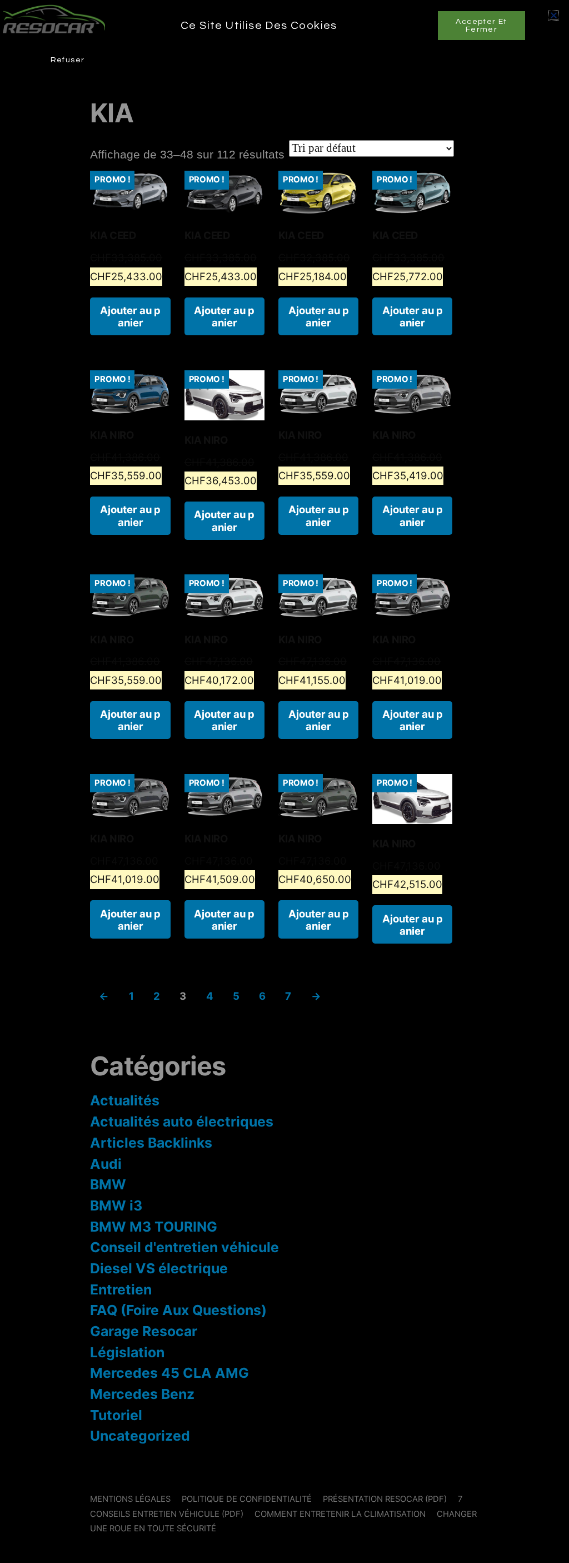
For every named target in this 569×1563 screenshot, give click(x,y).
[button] (554, 15)
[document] (284, 781)
